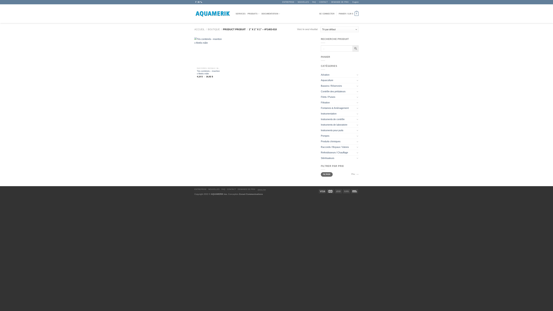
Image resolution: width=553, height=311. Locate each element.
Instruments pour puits (332, 130)
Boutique (214, 29)
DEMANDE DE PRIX (340, 2)
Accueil (199, 29)
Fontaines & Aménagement (335, 108)
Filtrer (327, 174)
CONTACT (323, 2)
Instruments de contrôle (333, 119)
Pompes (325, 136)
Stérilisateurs (327, 158)
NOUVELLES (303, 2)
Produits (252, 14)
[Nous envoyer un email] (198, 2)
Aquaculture (327, 80)
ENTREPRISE (288, 2)
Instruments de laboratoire (334, 125)
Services (241, 14)
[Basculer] (357, 74)
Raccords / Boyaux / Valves (335, 147)
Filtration (325, 102)
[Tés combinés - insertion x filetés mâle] (208, 51)
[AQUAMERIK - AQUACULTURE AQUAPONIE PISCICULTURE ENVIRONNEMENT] (212, 13)
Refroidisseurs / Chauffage (334, 152)
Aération (325, 75)
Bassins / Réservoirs (331, 86)
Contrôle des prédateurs (333, 91)
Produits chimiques (330, 141)
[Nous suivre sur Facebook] (196, 2)
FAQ (314, 2)
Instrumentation (329, 113)
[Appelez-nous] (201, 2)
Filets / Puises (328, 97)
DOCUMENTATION (270, 14)
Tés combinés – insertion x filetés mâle (208, 72)
